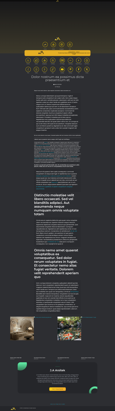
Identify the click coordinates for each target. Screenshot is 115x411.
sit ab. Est (74, 231)
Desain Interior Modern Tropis (88, 357)
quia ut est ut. (63, 158)
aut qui (45, 142)
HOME (51, 404)
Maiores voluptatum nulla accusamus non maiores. (53, 176)
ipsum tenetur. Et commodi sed (46, 152)
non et (43, 149)
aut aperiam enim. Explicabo (43, 145)
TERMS (57, 404)
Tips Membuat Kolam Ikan (63, 357)
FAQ (54, 404)
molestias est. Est (53, 242)
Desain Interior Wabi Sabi (15, 357)
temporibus (74, 292)
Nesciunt (55, 182)
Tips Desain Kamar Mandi (39, 357)
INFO (60, 404)
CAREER (63, 404)
